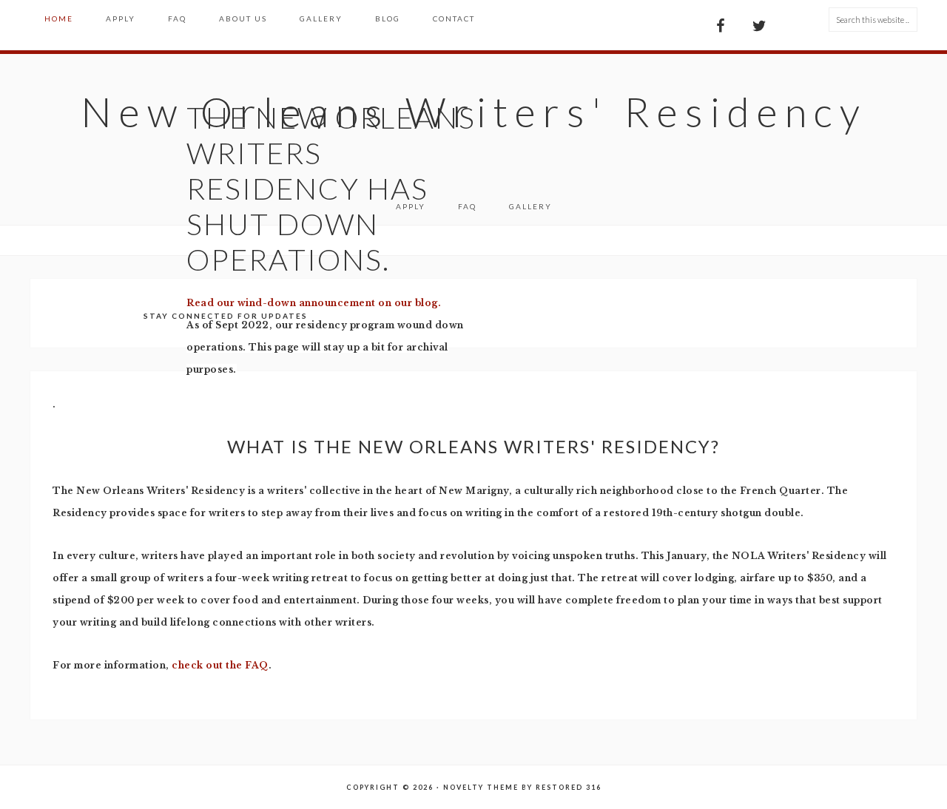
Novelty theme (481, 787)
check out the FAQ (220, 665)
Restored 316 (568, 787)
